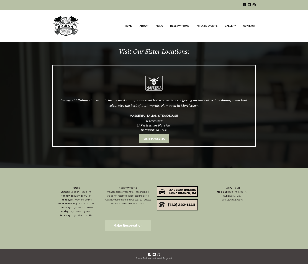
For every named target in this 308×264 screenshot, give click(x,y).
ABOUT (144, 26)
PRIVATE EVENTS (206, 26)
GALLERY (230, 26)
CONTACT (249, 26)
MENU (159, 26)
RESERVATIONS (179, 26)
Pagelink (167, 258)
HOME (128, 26)
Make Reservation (128, 225)
